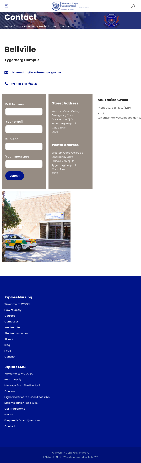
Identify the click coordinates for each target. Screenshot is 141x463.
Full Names (14, 104)
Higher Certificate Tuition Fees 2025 (27, 397)
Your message (17, 156)
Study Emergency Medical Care (36, 26)
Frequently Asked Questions (22, 420)
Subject (11, 139)
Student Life (12, 327)
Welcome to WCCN (17, 304)
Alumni (8, 339)
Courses (9, 315)
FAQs (7, 351)
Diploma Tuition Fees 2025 (21, 403)
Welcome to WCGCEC (18, 373)
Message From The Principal (22, 385)
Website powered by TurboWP (80, 457)
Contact (9, 356)
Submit (15, 176)
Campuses (11, 321)
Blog (7, 345)
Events (8, 414)
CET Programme (14, 408)
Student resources (16, 333)
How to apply (12, 310)
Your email (14, 121)
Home (8, 26)
